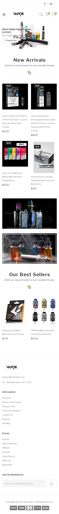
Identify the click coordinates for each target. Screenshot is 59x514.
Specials (6, 452)
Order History (8, 456)
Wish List (6, 460)
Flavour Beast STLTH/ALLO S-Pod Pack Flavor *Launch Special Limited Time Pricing (14, 121)
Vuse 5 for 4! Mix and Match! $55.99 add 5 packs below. (12, 177)
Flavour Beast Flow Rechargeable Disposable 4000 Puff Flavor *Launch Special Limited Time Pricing (43, 123)
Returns (6, 419)
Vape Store (28, 502)
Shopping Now (11, 40)
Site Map (6, 423)
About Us (6, 398)
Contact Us (7, 415)
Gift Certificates (9, 443)
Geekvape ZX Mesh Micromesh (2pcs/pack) (13, 332)
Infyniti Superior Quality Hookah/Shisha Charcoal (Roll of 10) (42, 180)
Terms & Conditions (11, 410)
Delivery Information (11, 402)
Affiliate (6, 448)
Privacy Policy (8, 406)
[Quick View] (24, 105)
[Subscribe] (51, 483)
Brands (5, 439)
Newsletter (7, 465)
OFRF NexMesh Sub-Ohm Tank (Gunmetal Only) (42, 332)
